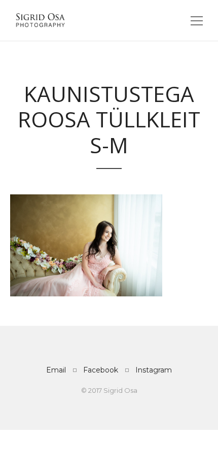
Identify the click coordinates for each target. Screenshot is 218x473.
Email (56, 370)
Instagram (153, 370)
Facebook (100, 370)
